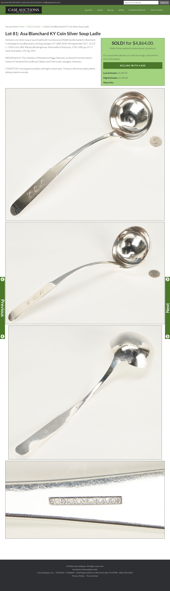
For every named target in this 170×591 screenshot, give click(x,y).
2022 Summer (33, 26)
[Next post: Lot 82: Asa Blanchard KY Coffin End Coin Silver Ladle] (167, 308)
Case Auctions (23, 10)
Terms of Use (92, 576)
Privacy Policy (78, 576)
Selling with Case (133, 65)
